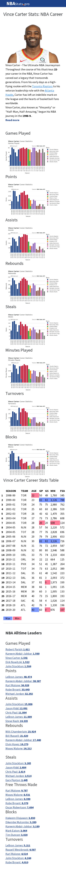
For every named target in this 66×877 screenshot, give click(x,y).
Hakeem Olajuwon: (20, 818)
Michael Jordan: (19, 693)
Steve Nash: (16, 721)
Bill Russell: (16, 735)
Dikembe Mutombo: (20, 822)
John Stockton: (18, 666)
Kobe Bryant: (17, 689)
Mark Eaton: (16, 830)
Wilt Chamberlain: (20, 731)
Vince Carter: (16, 658)
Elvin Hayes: (16, 744)
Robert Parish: (17, 649)
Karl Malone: (17, 685)
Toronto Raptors (42, 86)
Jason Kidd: (16, 708)
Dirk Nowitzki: (17, 662)
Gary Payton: (16, 780)
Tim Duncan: (16, 835)
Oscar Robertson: (19, 807)
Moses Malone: (18, 748)
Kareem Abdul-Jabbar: (22, 653)
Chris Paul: (15, 712)
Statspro (18, 3)
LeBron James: (18, 677)
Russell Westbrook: (20, 849)
